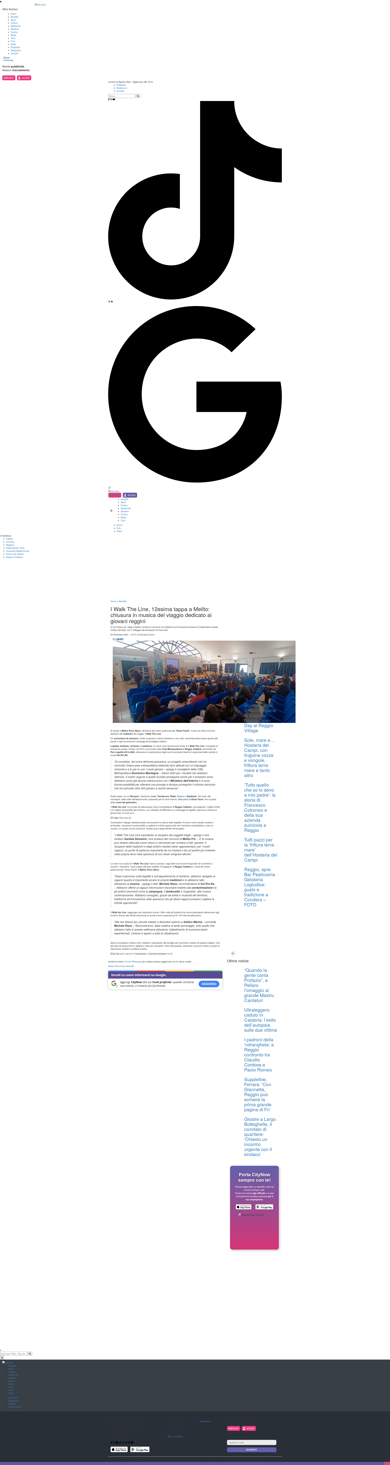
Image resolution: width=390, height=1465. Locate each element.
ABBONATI (9, 77)
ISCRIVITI (251, 1449)
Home (13, 13)
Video (13, 44)
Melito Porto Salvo (117, 966)
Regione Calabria (14, 557)
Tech (13, 38)
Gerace (180, 796)
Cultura (14, 22)
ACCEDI (26, 77)
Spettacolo (16, 25)
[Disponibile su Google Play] (264, 1207)
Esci (387, 1463)
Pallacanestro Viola (15, 547)
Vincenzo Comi (147, 634)
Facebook (178, 1436)
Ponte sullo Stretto (15, 553)
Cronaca (10, 541)
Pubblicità (15, 47)
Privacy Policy (15, 1406)
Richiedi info (205, 1421)
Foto (13, 41)
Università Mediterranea (17, 550)
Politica (9, 538)
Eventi (119, 525)
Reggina (10, 544)
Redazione (16, 50)
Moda (13, 35)
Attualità (14, 16)
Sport (13, 19)
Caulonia (145, 796)
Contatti (14, 53)
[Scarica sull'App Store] (243, 1207)
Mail (170, 1436)
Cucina (14, 32)
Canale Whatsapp (133, 961)
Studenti (15, 28)
